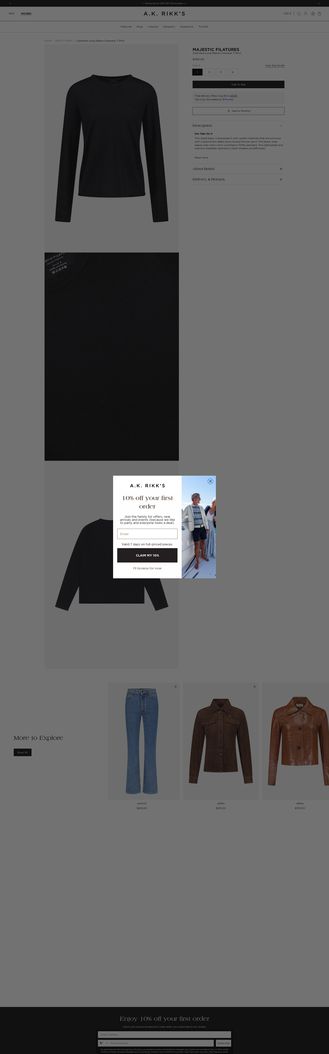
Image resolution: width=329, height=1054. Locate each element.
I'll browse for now (147, 568)
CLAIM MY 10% (147, 555)
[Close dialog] (210, 481)
